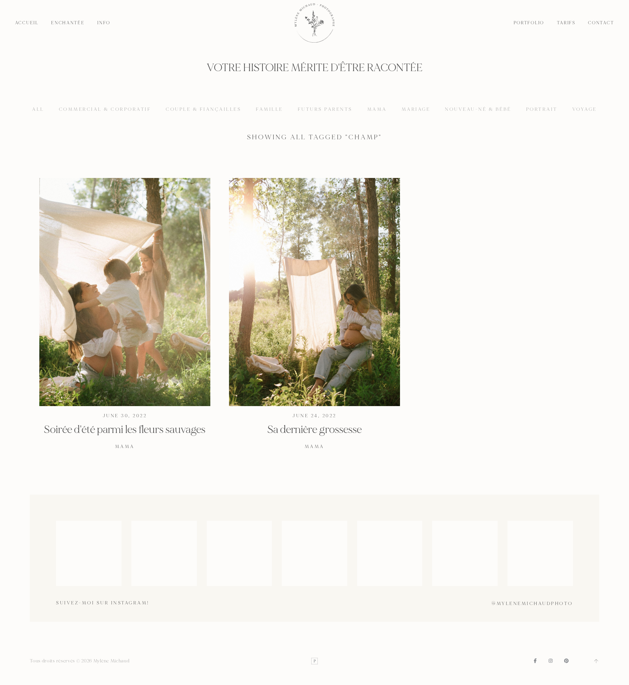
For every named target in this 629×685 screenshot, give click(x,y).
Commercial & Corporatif (105, 109)
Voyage (584, 109)
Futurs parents (325, 109)
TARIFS (566, 23)
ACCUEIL (27, 23)
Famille (269, 109)
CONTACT (601, 23)
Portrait (542, 109)
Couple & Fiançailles (203, 109)
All (38, 109)
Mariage (416, 109)
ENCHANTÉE (68, 23)
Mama (377, 109)
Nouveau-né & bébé (478, 109)
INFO (103, 23)
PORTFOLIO (529, 23)
